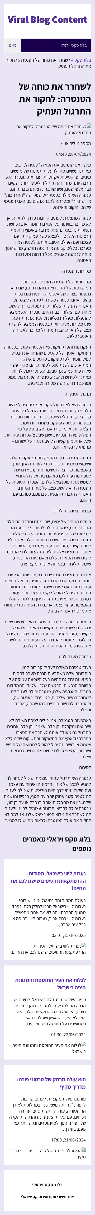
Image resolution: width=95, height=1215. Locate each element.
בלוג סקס (82, 60)
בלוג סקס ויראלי (74, 45)
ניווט (13, 45)
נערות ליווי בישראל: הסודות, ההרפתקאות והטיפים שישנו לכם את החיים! (48, 881)
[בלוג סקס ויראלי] (47, 30)
